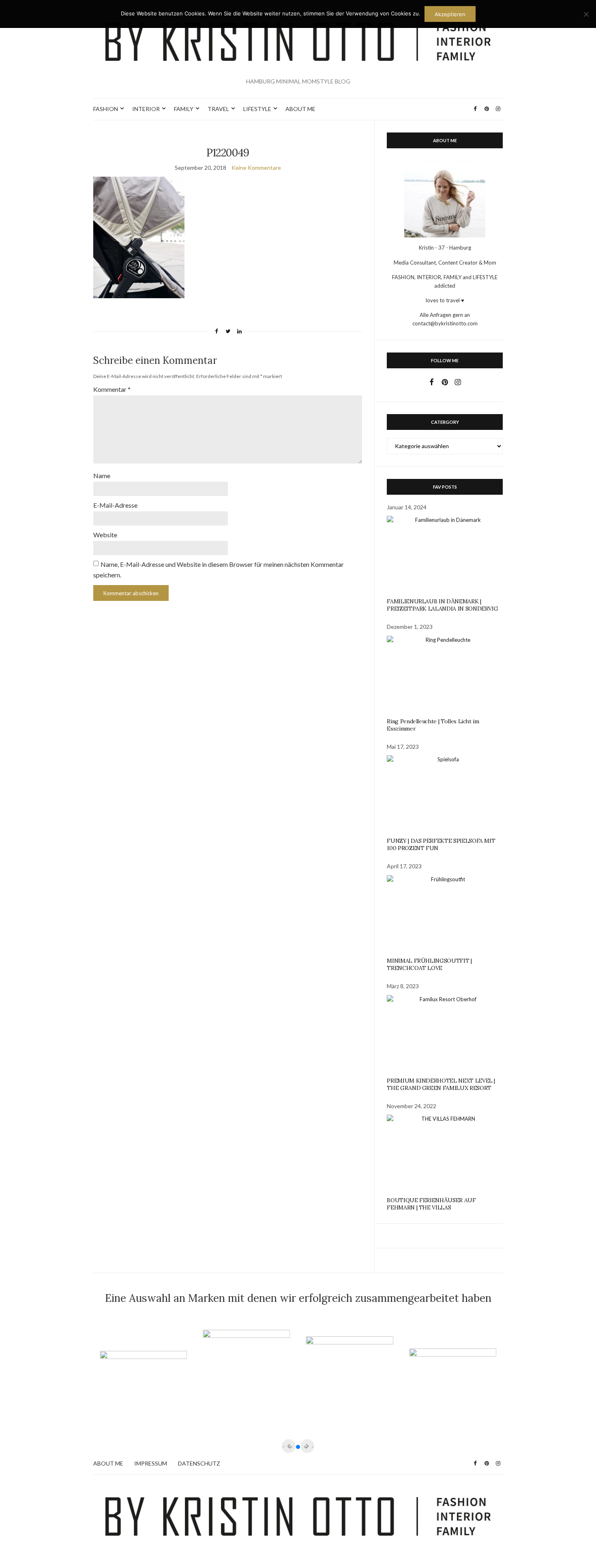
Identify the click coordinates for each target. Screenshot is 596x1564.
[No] (586, 14)
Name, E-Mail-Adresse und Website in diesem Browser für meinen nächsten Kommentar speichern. (218, 569)
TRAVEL (218, 108)
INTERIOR (146, 108)
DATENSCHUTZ (199, 1463)
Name (101, 475)
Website (105, 534)
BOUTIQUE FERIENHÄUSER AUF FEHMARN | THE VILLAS (431, 1204)
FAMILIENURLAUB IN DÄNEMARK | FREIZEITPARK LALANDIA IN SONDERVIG (442, 605)
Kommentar (112, 389)
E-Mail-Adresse (115, 505)
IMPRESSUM (150, 1463)
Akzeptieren (450, 14)
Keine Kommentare (256, 167)
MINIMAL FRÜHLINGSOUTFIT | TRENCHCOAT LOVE (429, 964)
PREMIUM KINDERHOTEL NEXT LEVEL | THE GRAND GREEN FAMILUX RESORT (441, 1084)
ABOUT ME (300, 108)
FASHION (105, 108)
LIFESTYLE (257, 108)
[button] (298, 1447)
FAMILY (183, 108)
